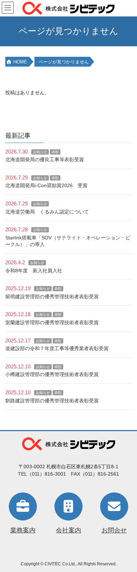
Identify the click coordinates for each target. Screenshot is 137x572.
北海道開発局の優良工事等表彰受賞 (44, 159)
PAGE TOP (126, 548)
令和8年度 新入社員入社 (33, 270)
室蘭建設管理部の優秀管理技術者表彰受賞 (52, 322)
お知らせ (40, 152)
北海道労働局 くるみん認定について (47, 211)
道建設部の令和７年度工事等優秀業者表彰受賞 (57, 348)
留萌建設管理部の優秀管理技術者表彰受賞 (52, 296)
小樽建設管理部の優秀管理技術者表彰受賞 (52, 374)
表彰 (55, 152)
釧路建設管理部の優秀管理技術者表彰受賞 (52, 400)
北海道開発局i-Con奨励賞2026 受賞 (46, 185)
